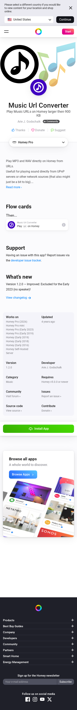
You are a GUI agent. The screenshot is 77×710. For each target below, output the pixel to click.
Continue (65, 19)
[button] (28, 19)
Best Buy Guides (13, 626)
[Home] (38, 31)
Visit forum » (13, 396)
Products (8, 620)
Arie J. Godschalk (51, 367)
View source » (14, 410)
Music (9, 381)
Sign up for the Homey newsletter (38, 675)
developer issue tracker (26, 260)
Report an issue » (51, 396)
